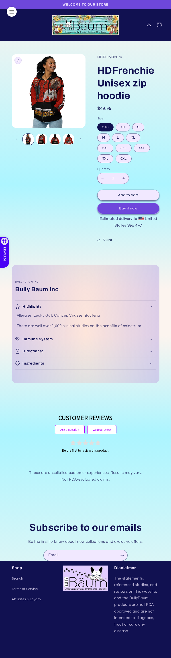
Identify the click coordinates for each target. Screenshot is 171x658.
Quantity (103, 169)
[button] (85, 307)
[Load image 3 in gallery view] (55, 139)
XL (133, 137)
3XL (123, 148)
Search (17, 578)
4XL (142, 148)
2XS (105, 127)
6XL (123, 158)
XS (123, 127)
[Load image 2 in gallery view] (41, 139)
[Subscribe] (122, 555)
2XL (105, 148)
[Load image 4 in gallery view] (68, 139)
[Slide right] (81, 139)
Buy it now (128, 208)
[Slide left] (17, 139)
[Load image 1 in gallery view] (28, 139)
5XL (105, 158)
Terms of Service (25, 589)
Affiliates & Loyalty (26, 599)
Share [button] (107, 240)
